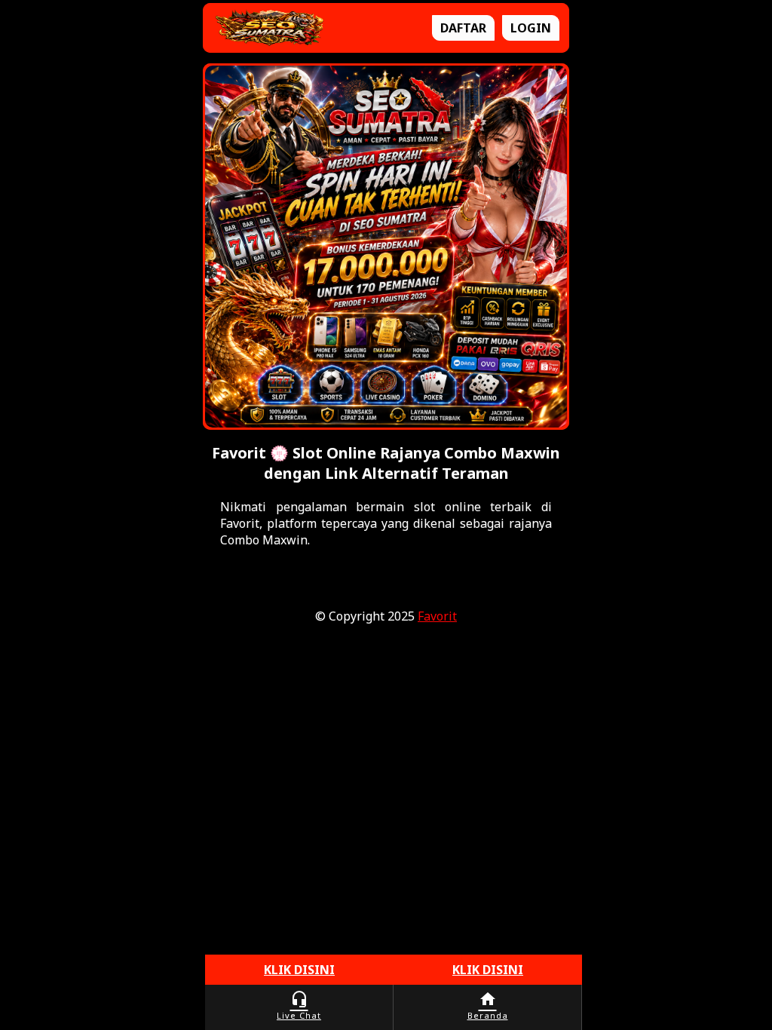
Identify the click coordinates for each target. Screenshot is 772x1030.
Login (530, 28)
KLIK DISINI (299, 969)
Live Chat (299, 1005)
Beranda (487, 1005)
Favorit (437, 616)
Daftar (463, 28)
